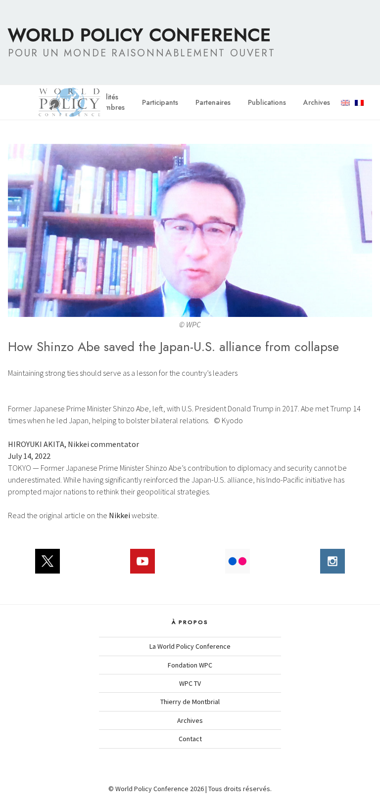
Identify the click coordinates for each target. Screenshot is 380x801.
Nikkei (119, 515)
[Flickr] (237, 566)
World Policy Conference (139, 34)
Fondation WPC (190, 665)
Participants (160, 102)
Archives (316, 102)
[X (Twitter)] (47, 566)
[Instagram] (332, 566)
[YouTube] (142, 566)
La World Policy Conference (190, 646)
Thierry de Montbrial (190, 701)
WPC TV (190, 683)
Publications (267, 102)
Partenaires (213, 102)
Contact (190, 738)
